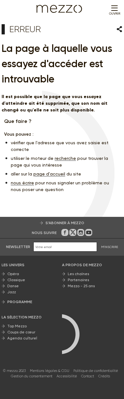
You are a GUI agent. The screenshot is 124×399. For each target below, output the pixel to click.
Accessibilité (67, 376)
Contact (87, 376)
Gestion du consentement (31, 376)
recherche (65, 158)
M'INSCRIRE (109, 247)
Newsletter (18, 247)
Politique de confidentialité (95, 371)
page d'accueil (49, 173)
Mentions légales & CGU (49, 371)
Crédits (104, 376)
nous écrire (22, 182)
